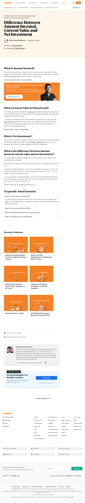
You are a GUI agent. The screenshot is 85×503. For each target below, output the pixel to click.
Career (63, 432)
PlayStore (78, 475)
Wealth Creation (52, 435)
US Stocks (37, 426)
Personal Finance (53, 429)
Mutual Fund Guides (52, 7)
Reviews (64, 435)
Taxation (50, 423)
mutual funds (31, 112)
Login (78, 2)
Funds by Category (11, 448)
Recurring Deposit (39, 438)
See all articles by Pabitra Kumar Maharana (29, 363)
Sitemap (68, 486)
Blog (75, 420)
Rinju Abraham (17, 45)
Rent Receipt (77, 426)
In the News (65, 429)
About (63, 417)
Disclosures (25, 486)
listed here (71, 497)
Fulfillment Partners (50, 486)
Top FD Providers (65, 448)
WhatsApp (8, 420)
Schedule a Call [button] (13, 97)
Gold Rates (37, 435)
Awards (64, 426)
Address (7, 426)
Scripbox (6, 16)
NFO (35, 432)
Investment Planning (10, 7)
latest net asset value (10, 122)
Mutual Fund (14, 16)
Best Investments (23, 7)
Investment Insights (14, 371)
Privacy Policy (16, 486)
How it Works (65, 423)
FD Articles (51, 426)
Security (61, 486)
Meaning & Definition (37, 7)
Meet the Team (66, 420)
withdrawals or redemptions (36, 142)
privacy (43, 383)
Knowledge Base (52, 417)
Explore (36, 417)
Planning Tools (78, 423)
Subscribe (77, 468)
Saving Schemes (53, 432)
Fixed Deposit (38, 423)
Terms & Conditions (37, 486)
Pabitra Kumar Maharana (17, 40)
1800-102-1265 (9, 417)
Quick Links (77, 417)
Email (6, 423)
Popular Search (64, 454)
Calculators (36, 454)
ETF (35, 429)
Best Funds (9, 454)
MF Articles (51, 420)
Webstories (77, 429)
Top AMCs (36, 448)
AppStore (69, 475)
